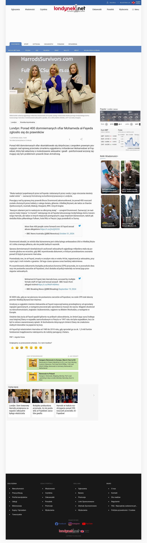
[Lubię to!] (12, 347)
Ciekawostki (97, 9)
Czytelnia (43, 9)
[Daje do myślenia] (26, 347)
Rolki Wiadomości (108, 156)
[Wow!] (31, 347)
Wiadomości (30, 9)
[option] (23, 489)
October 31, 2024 (67, 233)
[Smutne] (36, 347)
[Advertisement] (73, 22)
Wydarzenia (123, 9)
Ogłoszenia (15, 9)
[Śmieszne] (21, 347)
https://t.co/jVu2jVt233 (50, 229)
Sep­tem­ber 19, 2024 (67, 289)
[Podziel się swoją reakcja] (70, 139)
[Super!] (17, 347)
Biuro (109, 483)
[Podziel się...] (81, 139)
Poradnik (110, 9)
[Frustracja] (40, 347)
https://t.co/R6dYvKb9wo (48, 284)
